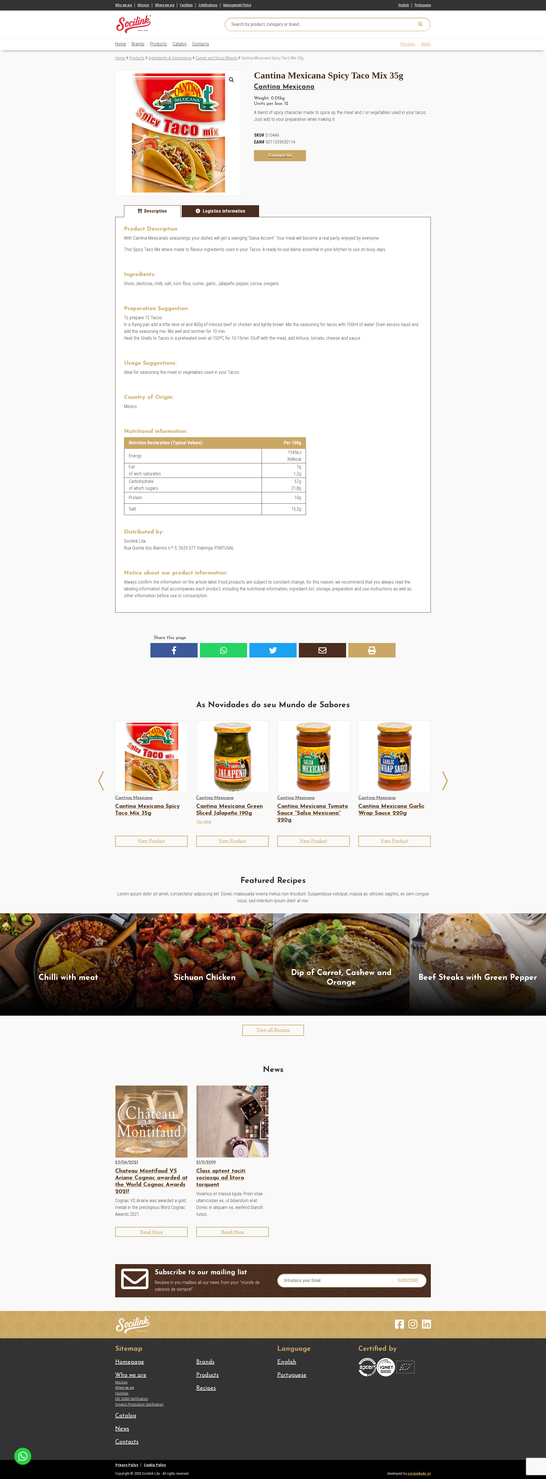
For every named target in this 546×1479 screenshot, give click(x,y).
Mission (143, 5)
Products (158, 44)
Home (120, 44)
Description (155, 211)
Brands (138, 44)
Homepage (129, 1362)
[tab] (152, 211)
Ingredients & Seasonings (170, 58)
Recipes (407, 44)
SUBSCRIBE (408, 1280)
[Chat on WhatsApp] (22, 1456)
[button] (231, 80)
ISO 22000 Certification (131, 1399)
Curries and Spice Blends (216, 58)
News (426, 44)
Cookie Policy (155, 1465)
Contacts (200, 44)
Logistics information (224, 211)
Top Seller (203, 822)
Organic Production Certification (139, 1404)
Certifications (208, 5)
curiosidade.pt (419, 1473)
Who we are (123, 5)
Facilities (186, 5)
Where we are (164, 5)
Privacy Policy (126, 1465)
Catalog (180, 44)
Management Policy (237, 5)
